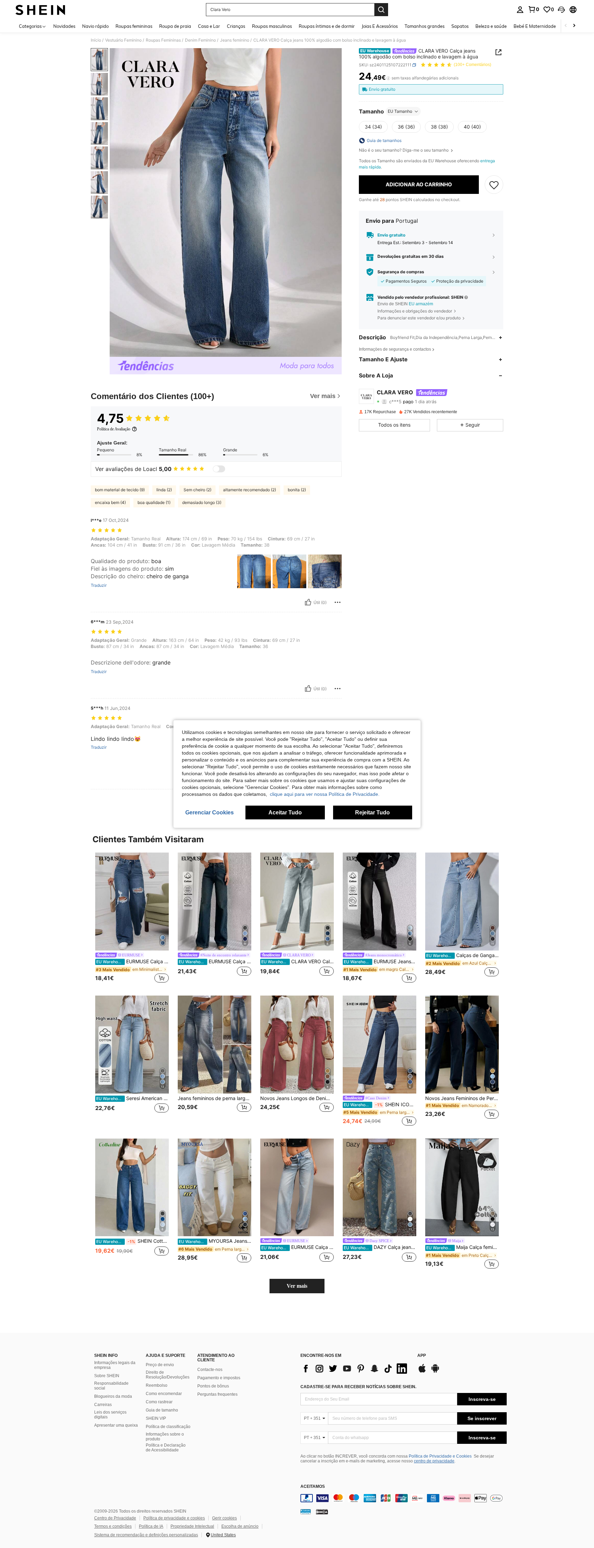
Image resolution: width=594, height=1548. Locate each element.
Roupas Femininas (163, 40)
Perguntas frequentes (217, 1394)
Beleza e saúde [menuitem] (491, 26)
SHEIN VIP (156, 1418)
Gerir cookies (224, 1518)
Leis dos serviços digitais (110, 1414)
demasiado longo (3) (201, 502)
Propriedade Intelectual (192, 1526)
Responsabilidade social (111, 1386)
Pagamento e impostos (218, 1377)
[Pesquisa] (381, 9)
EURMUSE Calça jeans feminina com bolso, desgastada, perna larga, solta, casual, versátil (132, 961)
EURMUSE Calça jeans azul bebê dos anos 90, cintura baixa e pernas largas (297, 1247)
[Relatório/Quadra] (337, 602)
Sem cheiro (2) (197, 489)
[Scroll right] (574, 26)
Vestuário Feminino (123, 40)
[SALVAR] (494, 184)
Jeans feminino (234, 40)
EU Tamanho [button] (400, 111)
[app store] (422, 1371)
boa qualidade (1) (154, 502)
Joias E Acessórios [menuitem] (380, 26)
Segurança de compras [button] (400, 272)
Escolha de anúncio (239, 1526)
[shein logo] (40, 9)
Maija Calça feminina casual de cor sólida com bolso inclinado (462, 1247)
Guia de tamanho (162, 1410)
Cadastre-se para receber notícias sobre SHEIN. (358, 1386)
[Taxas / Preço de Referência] (388, 78)
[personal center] (520, 10)
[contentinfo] (403, 1498)
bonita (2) (297, 489)
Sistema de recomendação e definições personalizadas (146, 1535)
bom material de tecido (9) (120, 489)
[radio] (373, 127)
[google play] (435, 1371)
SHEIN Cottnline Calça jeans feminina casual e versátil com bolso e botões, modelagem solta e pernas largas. (132, 1241)
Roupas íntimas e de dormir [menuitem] (327, 26)
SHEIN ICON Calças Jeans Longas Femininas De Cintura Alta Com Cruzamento (380, 1104)
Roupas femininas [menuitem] (134, 26)
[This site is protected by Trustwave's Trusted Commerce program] (305, 1511)
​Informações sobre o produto (165, 1436)
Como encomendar (164, 1393)
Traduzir (99, 585)
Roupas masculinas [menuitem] (272, 26)
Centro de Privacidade (115, 1518)
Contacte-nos (209, 1369)
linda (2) (164, 489)
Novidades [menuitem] (64, 26)
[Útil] (308, 602)
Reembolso (156, 1385)
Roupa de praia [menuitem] (175, 26)
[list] (355, 1368)
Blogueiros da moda (113, 1396)
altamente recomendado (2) (249, 489)
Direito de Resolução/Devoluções (167, 1375)
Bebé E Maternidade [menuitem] (535, 26)
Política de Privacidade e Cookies (440, 1456)
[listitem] (132, 918)
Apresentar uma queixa (116, 1425)
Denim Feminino (200, 40)
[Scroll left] (565, 26)
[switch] (219, 468)
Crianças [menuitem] (236, 26)
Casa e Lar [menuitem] (209, 26)
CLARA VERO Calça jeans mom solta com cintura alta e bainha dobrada (297, 961)
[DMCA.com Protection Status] (322, 1511)
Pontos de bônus (213, 1386)
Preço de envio (160, 1364)
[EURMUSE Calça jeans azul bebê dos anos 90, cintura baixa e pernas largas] (297, 1188)
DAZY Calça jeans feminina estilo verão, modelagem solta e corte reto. (380, 1247)
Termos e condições (113, 1526)
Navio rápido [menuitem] (95, 26)
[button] (561, 10)
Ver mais (297, 1286)
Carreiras (103, 1404)
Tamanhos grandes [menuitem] (424, 26)
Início (96, 40)
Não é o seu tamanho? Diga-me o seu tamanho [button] (404, 150)
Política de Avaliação (113, 429)
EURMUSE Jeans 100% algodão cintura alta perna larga (380, 961)
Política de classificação (168, 1426)
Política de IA (151, 1526)
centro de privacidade (434, 1461)
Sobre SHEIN (106, 1375)
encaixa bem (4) (110, 502)
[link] (533, 9)
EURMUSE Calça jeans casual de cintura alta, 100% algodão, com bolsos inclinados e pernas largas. (215, 961)
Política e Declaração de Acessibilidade (166, 1447)
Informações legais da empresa (114, 1365)
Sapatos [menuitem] (460, 26)
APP (421, 1355)
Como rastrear (159, 1401)
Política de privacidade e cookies (174, 1518)
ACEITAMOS (312, 1486)
